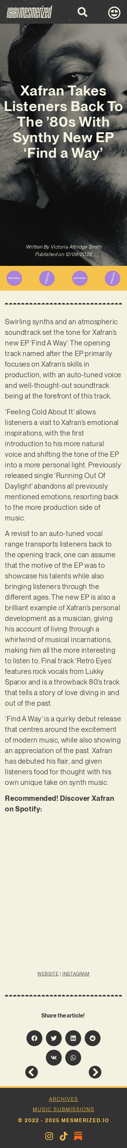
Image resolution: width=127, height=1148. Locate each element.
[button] (34, 1038)
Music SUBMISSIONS (64, 1109)
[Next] (83, 1072)
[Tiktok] (63, 1136)
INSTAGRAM (75, 974)
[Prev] (44, 1072)
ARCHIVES (63, 1099)
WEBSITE (48, 974)
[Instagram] (49, 1136)
